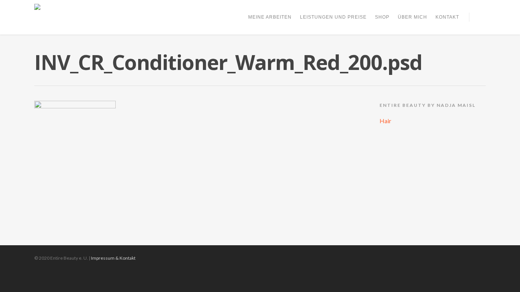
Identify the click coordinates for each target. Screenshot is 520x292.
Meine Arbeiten (270, 17)
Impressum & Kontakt (113, 258)
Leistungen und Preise (333, 17)
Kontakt (447, 17)
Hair (385, 120)
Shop (382, 17)
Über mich (412, 17)
